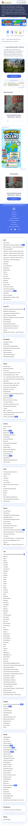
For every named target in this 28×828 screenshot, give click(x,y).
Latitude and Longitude (9, 354)
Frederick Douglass (8, 760)
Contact (14, 216)
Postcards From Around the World (11, 348)
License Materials (14, 218)
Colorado (5, 567)
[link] (7, 32)
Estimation (6, 282)
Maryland (5, 596)
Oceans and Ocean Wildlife (10, 443)
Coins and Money (7, 265)
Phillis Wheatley (7, 798)
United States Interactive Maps (10, 669)
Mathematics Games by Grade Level (14, 245)
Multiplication (6, 270)
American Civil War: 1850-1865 (10, 385)
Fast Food (5, 478)
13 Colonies (6, 370)
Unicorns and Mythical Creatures (11, 499)
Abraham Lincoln (7, 777)
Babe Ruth (5, 789)
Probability (6, 293)
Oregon (5, 631)
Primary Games (7, 511)
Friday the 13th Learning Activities (13, 704)
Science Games (7, 426)
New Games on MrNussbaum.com (11, 540)
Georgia (5, 575)
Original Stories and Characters (11, 326)
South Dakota (6, 640)
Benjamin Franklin (7, 764)
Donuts (5, 476)
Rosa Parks (5, 781)
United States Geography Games (11, 519)
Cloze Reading (6, 319)
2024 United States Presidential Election (15, 554)
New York (5, 621)
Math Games (6, 242)
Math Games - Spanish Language (11, 259)
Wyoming (5, 661)
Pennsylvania (6, 634)
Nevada (5, 613)
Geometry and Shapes (8, 289)
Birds (4, 428)
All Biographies (7, 391)
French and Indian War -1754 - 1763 (11, 372)
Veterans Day (6, 725)
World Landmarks (7, 352)
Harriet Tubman (7, 793)
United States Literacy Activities (11, 671)
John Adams (6, 739)
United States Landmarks (9, 680)
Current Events (6, 474)
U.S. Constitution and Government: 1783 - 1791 (14, 377)
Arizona (5, 560)
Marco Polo (6, 783)
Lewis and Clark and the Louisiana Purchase (13, 379)
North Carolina (6, 623)
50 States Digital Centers (9, 692)
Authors (5, 330)
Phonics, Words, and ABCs (9, 315)
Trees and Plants (7, 453)
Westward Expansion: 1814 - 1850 (11, 383)
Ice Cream (5, 480)
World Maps (6, 344)
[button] (10, 121)
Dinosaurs (7, 430)
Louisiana (5, 592)
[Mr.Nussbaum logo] (6, 2)
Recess (5, 492)
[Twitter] (11, 229)
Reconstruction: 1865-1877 (10, 387)
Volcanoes (7, 455)
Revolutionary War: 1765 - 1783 (10, 374)
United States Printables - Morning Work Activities (15, 688)
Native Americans (7, 397)
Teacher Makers (7, 819)
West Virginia (6, 657)
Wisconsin (5, 659)
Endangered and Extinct (9, 435)
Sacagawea (6, 791)
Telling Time (6, 268)
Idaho (4, 579)
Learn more (14, 198)
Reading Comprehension (9, 311)
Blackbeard (7, 745)
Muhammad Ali (6, 741)
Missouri (5, 606)
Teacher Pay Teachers (14, 220)
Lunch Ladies (6, 482)
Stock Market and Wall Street (10, 497)
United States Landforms (9, 682)
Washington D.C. (7, 654)
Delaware (5, 571)
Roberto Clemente (8, 756)
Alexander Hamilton (8, 768)
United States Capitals (8, 677)
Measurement (6, 278)
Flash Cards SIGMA (7, 249)
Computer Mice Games (9, 534)
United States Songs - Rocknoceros (12, 694)
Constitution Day (7, 710)
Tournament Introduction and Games (12, 809)
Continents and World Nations (10, 346)
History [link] (20, 35)
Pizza (4, 486)
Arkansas (5, 562)
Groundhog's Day (7, 712)
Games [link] (7, 35)
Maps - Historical (7, 410)
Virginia (5, 650)
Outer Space (6, 445)
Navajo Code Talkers (10, 785)
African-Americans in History (10, 400)
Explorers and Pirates (8, 368)
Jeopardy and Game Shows (10, 525)
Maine (4, 594)
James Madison (7, 779)
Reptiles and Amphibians (9, 449)
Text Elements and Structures (10, 328)
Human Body (6, 437)
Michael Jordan (7, 772)
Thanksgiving (6, 723)
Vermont (5, 648)
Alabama (5, 556)
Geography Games (8, 342)
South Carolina (6, 638)
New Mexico (6, 619)
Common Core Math (8, 286)
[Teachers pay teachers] (19, 229)
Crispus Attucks (8, 747)
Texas (4, 644)
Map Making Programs (8, 356)
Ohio (4, 627)
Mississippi (6, 604)
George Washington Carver (10, 749)
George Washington (8, 795)
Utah (4, 646)
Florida (5, 573)
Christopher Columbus (8, 758)
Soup (4, 495)
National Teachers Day (8, 719)
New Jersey (6, 617)
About (14, 212)
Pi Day (4, 727)
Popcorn (5, 490)
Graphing (5, 280)
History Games (7, 366)
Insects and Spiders (8, 439)
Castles (5, 408)
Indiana (5, 583)
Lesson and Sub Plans (8, 414)
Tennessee (6, 642)
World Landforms (7, 350)
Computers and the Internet (10, 472)
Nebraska (5, 610)
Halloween (6, 714)
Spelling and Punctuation (9, 323)
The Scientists (6, 462)
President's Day (7, 721)
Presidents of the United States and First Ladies (14, 393)
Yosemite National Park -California (10, 41)
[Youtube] (15, 229)
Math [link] (12, 35)
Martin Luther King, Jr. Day (9, 717)
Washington (6, 652)
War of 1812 (6, 381)
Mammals (5, 441)
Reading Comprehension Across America (15, 309)
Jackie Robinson (7, 787)
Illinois (4, 581)
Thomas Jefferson (7, 770)
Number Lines (6, 284)
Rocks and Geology (8, 451)
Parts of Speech (7, 321)
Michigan (5, 600)
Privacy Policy (14, 224)
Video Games (6, 501)
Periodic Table (6, 447)
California (5, 564)
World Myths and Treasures (9, 406)
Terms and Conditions (14, 226)
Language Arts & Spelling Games (11, 313)
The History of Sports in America (11, 404)
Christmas (5, 536)
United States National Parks (13, 39)
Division (5, 272)
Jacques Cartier (7, 754)
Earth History (8, 432)
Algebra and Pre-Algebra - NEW (11, 297)
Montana (5, 608)
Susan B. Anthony (7, 743)
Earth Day (7, 706)
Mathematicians (7, 299)
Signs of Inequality (7, 295)
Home (3, 39)
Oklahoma (5, 629)
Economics (7, 395)
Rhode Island (6, 636)
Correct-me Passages (10, 416)
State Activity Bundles (8, 667)
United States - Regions (9, 675)
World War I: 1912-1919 (8, 389)
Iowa (4, 585)
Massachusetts (7, 598)
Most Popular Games (8, 527)
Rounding (5, 263)
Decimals (5, 276)
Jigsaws (5, 542)
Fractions (5, 274)
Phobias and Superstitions (9, 488)
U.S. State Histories (8, 402)
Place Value (6, 261)
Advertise (14, 222)
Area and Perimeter (9, 291)
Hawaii (5, 577)
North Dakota (6, 625)
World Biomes (6, 458)
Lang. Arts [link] (16, 35)
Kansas (5, 587)
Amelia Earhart (6, 762)
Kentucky (5, 590)
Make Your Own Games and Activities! (14, 530)
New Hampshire (7, 615)
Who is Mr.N (14, 214)
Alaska (4, 558)
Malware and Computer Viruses (10, 484)
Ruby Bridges (8, 752)
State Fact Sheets (7, 690)
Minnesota (5, 602)
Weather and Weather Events (10, 460)
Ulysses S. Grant (7, 766)
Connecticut (6, 569)
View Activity (14, 76)
